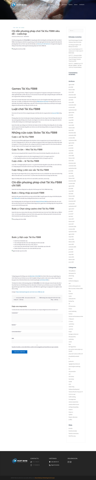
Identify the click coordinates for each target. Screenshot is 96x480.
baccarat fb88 (55, 113)
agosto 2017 (71, 209)
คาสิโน (70, 419)
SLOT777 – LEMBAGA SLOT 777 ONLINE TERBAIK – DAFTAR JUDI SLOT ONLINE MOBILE (76, 65)
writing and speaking (73, 407)
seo (69, 369)
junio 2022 (71, 148)
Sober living (71, 386)
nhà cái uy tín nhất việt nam (43, 44)
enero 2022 (71, 160)
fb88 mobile (17, 198)
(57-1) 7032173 (36, 462)
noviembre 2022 (72, 135)
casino (70, 296)
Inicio (52, 4)
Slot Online (71, 376)
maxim (70, 341)
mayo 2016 (71, 236)
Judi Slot (71, 326)
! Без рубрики (72, 271)
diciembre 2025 (72, 94)
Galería (70, 4)
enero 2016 (71, 244)
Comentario (15, 313)
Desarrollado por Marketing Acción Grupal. (45, 478)
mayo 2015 (71, 254)
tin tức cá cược (18, 27)
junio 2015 (71, 252)
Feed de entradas (73, 431)
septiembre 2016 (72, 231)
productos (71, 361)
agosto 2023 (71, 112)
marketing (71, 339)
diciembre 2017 (72, 201)
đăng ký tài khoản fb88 (41, 201)
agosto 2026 (71, 84)
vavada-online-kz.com (74, 404)
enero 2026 (71, 92)
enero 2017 (71, 224)
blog (70, 291)
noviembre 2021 (72, 165)
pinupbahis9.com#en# (74, 356)
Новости (71, 412)
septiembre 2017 (72, 206)
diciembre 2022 (72, 132)
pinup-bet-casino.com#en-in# (76, 353)
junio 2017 (71, 214)
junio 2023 (71, 117)
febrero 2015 (72, 259)
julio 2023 (71, 115)
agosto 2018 (71, 186)
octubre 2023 (72, 107)
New (70, 344)
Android (70, 278)
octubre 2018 (72, 183)
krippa (70, 331)
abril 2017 (71, 216)
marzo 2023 (71, 125)
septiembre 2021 (72, 168)
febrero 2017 (72, 221)
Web (13, 338)
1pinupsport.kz (72, 273)
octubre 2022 (72, 138)
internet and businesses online (76, 316)
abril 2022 (71, 153)
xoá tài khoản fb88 (43, 280)
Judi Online (71, 324)
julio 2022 (71, 145)
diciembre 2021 (72, 163)
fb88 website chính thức (42, 101)
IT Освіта (71, 321)
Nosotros (57, 4)
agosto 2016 (71, 234)
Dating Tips (71, 301)
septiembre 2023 (72, 110)
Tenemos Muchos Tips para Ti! (76, 391)
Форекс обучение (73, 417)
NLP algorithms (72, 347)
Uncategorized (72, 399)
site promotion (72, 371)
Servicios (64, 4)
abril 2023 (71, 122)
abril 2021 (71, 173)
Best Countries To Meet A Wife (76, 288)
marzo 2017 (71, 219)
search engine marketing (74, 366)
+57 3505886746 (36, 465)
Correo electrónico (16, 331)
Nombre (14, 325)
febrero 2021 (72, 178)
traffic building (72, 397)
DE (69, 303)
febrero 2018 (72, 196)
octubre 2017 (72, 203)
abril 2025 (71, 100)
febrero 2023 (72, 127)
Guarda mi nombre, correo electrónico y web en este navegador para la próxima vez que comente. (35, 347)
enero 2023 (71, 130)
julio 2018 (71, 188)
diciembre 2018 (72, 181)
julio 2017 (71, 211)
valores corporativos (73, 402)
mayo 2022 (71, 150)
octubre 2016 (72, 229)
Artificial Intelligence (74, 281)
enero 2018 (71, 198)
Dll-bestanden (72, 306)
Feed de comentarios (74, 433)
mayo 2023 (71, 120)
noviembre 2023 (72, 105)
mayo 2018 (71, 191)
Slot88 (70, 381)
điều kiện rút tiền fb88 (35, 276)
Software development (74, 389)
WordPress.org (72, 436)
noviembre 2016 (72, 226)
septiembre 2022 (72, 140)
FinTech (70, 314)
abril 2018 (71, 193)
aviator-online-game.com (74, 286)
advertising (71, 276)
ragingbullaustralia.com (74, 364)
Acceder (70, 428)
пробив (70, 414)
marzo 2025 (71, 102)
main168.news (26, 36)
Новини (71, 409)
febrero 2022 (72, 158)
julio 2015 (71, 249)
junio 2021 (71, 171)
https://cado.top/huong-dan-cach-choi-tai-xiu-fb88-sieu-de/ (30, 292)
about (75, 4)
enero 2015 (71, 262)
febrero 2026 (72, 89)
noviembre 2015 (72, 247)
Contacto (81, 4)
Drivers (70, 309)
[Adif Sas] (19, 4)
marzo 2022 (71, 155)
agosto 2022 (71, 143)
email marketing (72, 311)
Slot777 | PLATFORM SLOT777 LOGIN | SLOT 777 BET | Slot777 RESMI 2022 (76, 51)
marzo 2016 (71, 239)
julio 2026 (71, 87)
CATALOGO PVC (72, 298)
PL (69, 359)
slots (70, 384)
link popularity (72, 336)
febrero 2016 (72, 242)
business (71, 293)
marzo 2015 (71, 257)
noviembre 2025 (72, 97)
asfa (70, 283)
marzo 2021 (71, 176)
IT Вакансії (71, 319)
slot (69, 374)
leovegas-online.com (73, 334)
